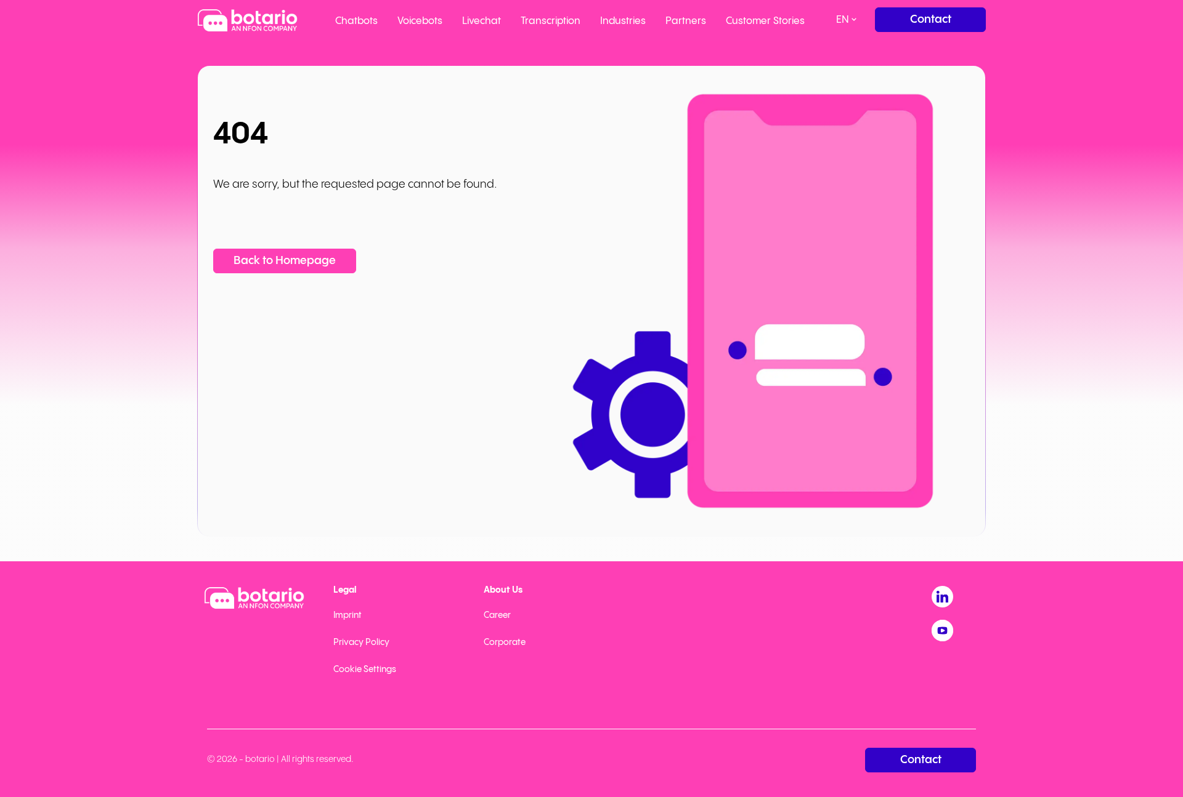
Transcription (550, 21)
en (842, 20)
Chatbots (356, 21)
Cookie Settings (364, 669)
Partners (685, 21)
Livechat (481, 21)
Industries (623, 21)
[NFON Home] (247, 20)
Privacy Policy (361, 642)
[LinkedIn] (942, 596)
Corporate (505, 642)
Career (497, 615)
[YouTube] (942, 630)
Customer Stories (765, 21)
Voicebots (419, 21)
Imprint (347, 615)
